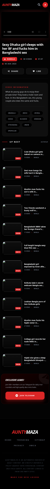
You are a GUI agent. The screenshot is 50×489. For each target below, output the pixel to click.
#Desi (25, 113)
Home (8, 440)
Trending (23, 440)
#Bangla (12, 113)
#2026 (10, 119)
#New (27, 125)
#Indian (37, 119)
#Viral (37, 113)
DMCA (32, 445)
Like (38, 71)
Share (14, 71)
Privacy (19, 445)
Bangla (11, 59)
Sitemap (40, 440)
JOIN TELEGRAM (27, 395)
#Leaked (23, 119)
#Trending (12, 125)
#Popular (12, 131)
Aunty (10, 5)
